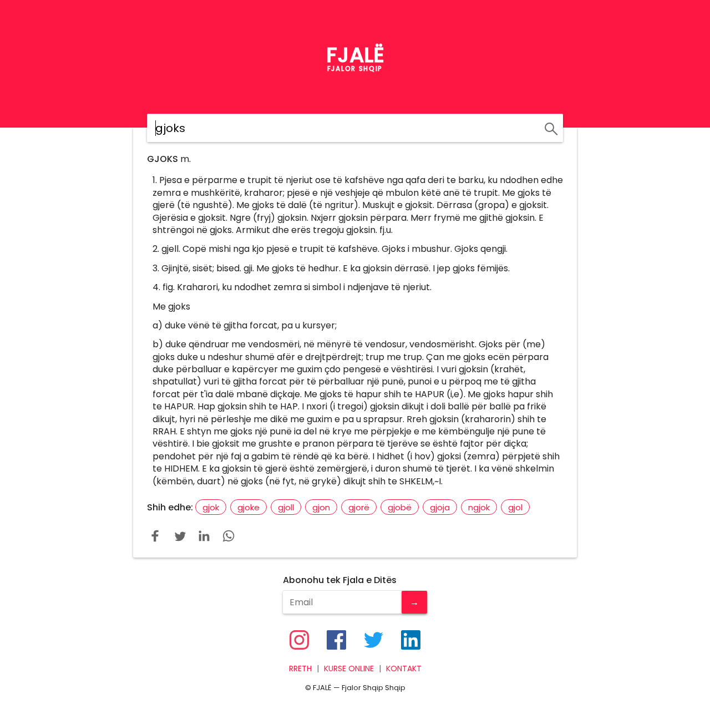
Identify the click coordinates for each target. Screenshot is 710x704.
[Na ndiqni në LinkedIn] (410, 640)
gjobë (400, 507)
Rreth (300, 669)
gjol (515, 507)
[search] (549, 127)
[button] (155, 536)
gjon (321, 507)
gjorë (358, 507)
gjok (210, 507)
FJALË (355, 54)
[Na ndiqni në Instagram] (299, 640)
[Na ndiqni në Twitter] (373, 640)
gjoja (440, 507)
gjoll (286, 507)
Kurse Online (349, 669)
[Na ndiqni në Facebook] (336, 640)
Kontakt (404, 669)
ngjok (479, 507)
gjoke (248, 507)
